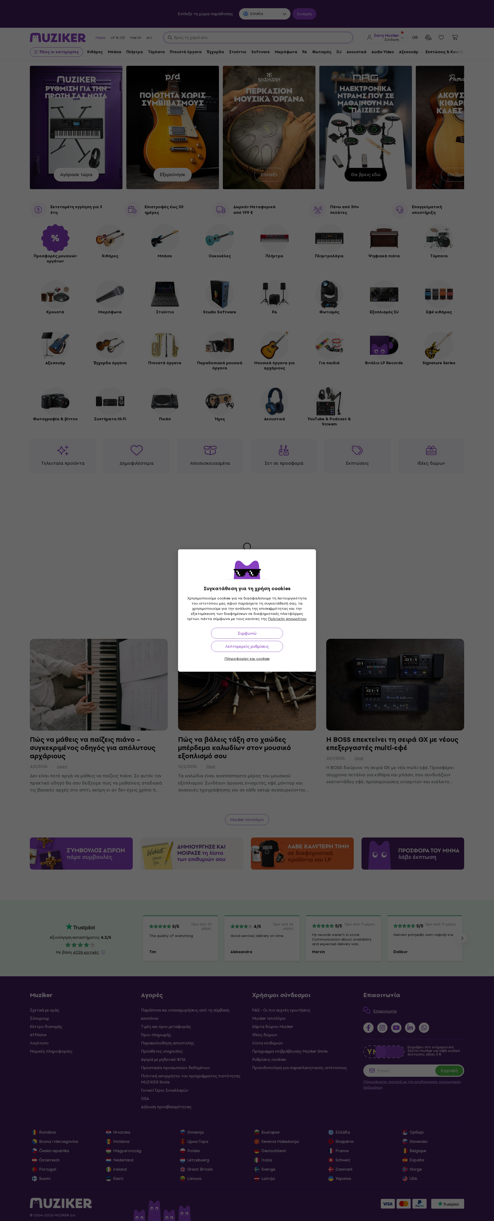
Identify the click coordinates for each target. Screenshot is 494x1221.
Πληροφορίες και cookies (247, 658)
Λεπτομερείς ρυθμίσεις (247, 646)
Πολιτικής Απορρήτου (287, 619)
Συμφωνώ (247, 633)
